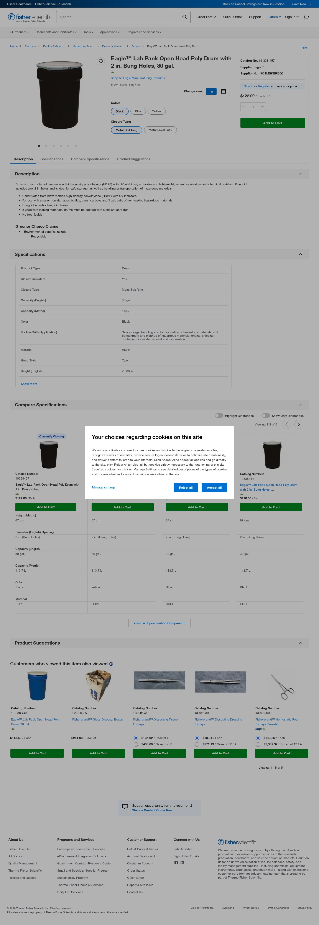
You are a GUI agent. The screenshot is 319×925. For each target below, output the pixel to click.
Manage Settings (103, 487)
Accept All (214, 488)
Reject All (186, 488)
